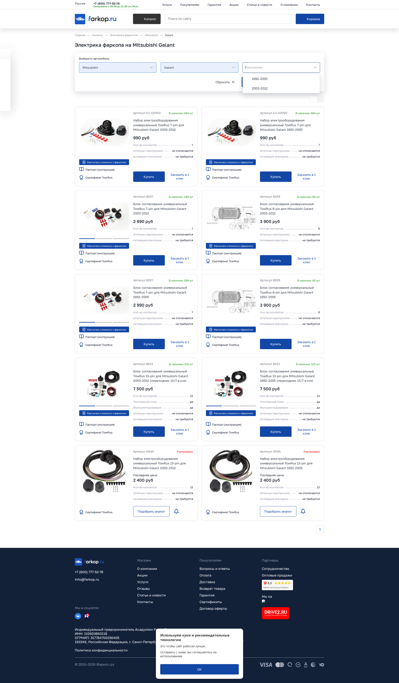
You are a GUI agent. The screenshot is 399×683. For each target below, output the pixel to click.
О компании (147, 569)
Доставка (207, 582)
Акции (142, 575)
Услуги (142, 582)
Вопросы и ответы (215, 569)
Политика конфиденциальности (101, 650)
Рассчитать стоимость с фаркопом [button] (106, 162)
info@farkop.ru (87, 579)
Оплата (205, 575)
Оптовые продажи (277, 575)
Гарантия (207, 595)
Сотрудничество (275, 569)
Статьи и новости (151, 595)
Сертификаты (211, 602)
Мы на (267, 596)
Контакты (145, 602)
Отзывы (143, 588)
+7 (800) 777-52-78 (107, 3)
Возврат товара (212, 588)
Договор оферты (213, 608)
